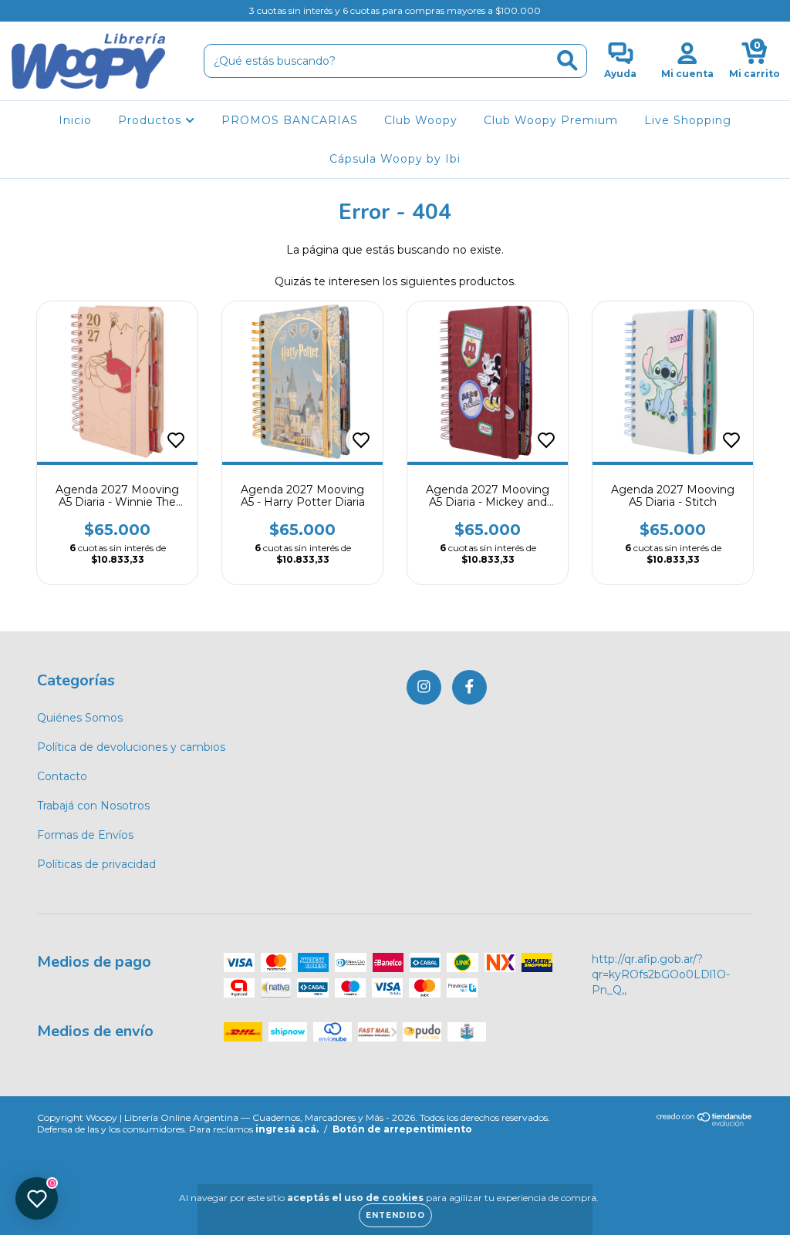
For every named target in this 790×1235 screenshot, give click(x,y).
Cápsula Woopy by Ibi (395, 159)
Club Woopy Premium (551, 120)
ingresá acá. (287, 1129)
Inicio (75, 120)
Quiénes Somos (80, 718)
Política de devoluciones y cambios (131, 747)
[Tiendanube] (705, 1123)
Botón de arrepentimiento (402, 1129)
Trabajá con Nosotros (93, 806)
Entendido (395, 1215)
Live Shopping (687, 120)
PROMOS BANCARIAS (289, 120)
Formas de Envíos (85, 835)
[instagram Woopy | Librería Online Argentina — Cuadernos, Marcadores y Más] (23, 11)
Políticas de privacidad (96, 864)
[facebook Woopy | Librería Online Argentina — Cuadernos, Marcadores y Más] (45, 11)
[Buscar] (567, 60)
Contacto (62, 776)
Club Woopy (420, 120)
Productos (151, 120)
